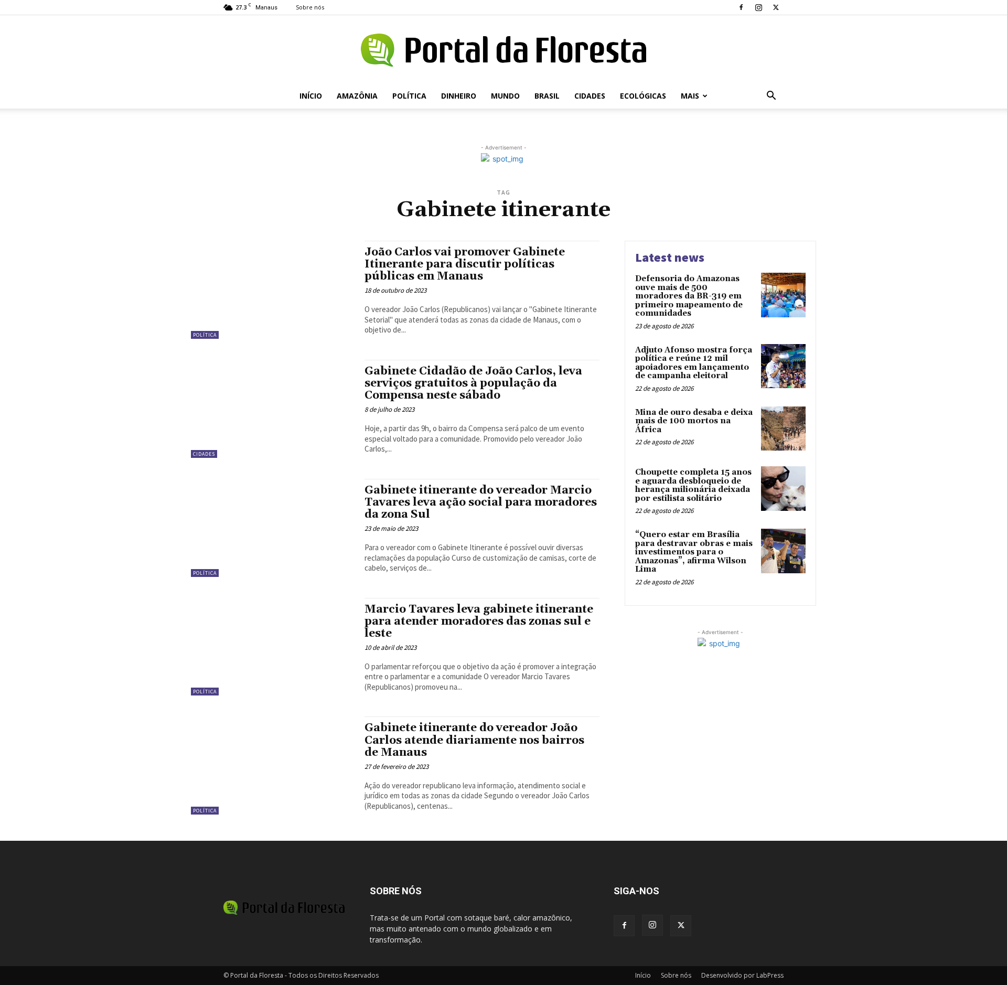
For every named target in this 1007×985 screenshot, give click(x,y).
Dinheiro (458, 96)
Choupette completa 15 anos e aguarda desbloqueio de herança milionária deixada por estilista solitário (693, 485)
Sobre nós (310, 7)
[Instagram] (758, 7)
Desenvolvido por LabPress (742, 975)
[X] (776, 7)
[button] (771, 97)
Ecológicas (643, 96)
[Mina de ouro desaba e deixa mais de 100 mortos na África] (783, 428)
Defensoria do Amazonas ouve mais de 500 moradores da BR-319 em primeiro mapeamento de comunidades (689, 296)
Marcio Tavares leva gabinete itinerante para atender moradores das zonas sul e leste (479, 621)
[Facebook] (741, 7)
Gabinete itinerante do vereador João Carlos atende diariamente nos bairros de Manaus (474, 740)
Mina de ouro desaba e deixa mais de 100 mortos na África (694, 421)
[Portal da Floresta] (503, 50)
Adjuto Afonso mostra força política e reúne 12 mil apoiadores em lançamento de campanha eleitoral (693, 363)
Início (310, 96)
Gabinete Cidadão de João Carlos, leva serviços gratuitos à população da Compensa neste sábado (473, 383)
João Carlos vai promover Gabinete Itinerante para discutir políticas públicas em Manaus (465, 264)
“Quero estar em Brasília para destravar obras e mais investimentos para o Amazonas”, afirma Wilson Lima (694, 552)
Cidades (589, 96)
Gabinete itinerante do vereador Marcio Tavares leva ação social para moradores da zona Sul (481, 502)
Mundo (505, 96)
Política (409, 96)
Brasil (547, 96)
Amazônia (357, 96)
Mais (690, 96)
